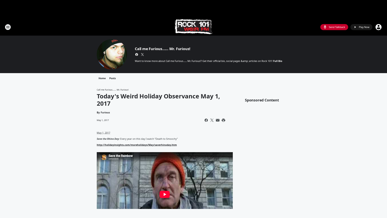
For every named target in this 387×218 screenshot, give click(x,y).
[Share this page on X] (212, 120)
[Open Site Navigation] (8, 27)
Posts (112, 78)
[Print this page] (223, 120)
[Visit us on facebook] (136, 54)
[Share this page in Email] (218, 120)
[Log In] (379, 27)
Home (102, 78)
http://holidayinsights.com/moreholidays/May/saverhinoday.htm (137, 145)
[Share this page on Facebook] (206, 120)
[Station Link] (193, 27)
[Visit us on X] (142, 54)
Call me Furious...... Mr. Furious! (162, 48)
